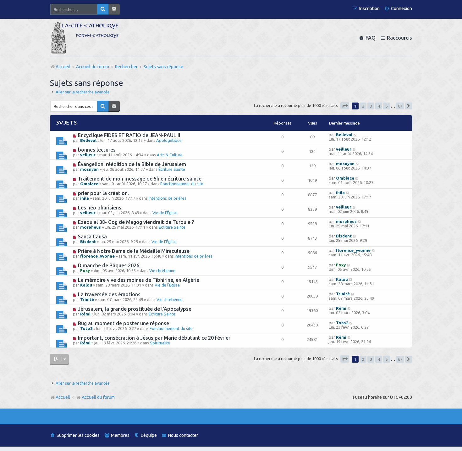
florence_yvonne (97, 256)
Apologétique (169, 140)
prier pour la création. (103, 193)
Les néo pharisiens (99, 207)
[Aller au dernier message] (355, 134)
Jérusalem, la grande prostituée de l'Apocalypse (134, 309)
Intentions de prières (167, 198)
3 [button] (371, 106)
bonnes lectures (97, 150)
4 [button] (379, 106)
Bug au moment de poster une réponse (123, 323)
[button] (344, 105)
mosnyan (89, 169)
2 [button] (363, 106)
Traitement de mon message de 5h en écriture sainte (139, 178)
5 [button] (387, 106)
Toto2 (86, 328)
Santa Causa (92, 236)
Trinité (87, 299)
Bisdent (88, 241)
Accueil (63, 397)
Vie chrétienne (162, 270)
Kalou (86, 285)
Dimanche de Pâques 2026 (108, 265)
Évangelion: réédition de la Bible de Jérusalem (132, 164)
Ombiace (89, 183)
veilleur (88, 155)
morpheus (90, 227)
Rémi (85, 314)
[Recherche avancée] (114, 9)
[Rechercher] (102, 9)
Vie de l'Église (165, 212)
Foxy (85, 270)
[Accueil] (85, 37)
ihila (84, 198)
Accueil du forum (98, 397)
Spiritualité (160, 343)
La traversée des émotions (109, 294)
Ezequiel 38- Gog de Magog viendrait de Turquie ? (136, 222)
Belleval (88, 140)
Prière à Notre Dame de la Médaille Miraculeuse (134, 251)
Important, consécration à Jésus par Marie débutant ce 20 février (154, 338)
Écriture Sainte (171, 169)
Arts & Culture (170, 155)
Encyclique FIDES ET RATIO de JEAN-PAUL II (129, 135)
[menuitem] (398, 9)
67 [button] (400, 106)
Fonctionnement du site (181, 183)
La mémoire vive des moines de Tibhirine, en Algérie (138, 280)
